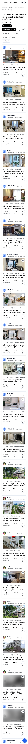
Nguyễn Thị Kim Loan (12, 254)
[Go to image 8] (17, 61)
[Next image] (23, 56)
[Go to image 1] (10, 61)
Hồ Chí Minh (5, 9)
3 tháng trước (10, 187)
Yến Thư (9, 462)
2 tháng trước (10, 48)
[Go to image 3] (12, 61)
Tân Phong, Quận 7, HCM (20, 707)
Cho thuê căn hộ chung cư (15, 7)
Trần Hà (9, 150)
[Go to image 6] (15, 61)
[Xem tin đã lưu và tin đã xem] (21, 2)
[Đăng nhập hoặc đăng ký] (25, 2)
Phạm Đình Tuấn (11, 358)
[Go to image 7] (16, 61)
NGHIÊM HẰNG (11, 115)
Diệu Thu (9, 46)
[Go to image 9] (16, 373)
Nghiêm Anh (10, 81)
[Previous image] (5, 56)
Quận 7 (11, 9)
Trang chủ (4, 7)
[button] (24, 740)
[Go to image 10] (17, 373)
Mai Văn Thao (10, 289)
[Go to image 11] (18, 373)
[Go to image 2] (11, 61)
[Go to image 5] (14, 61)
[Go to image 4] (13, 61)
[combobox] (11, 2)
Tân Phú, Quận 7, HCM (20, 48)
